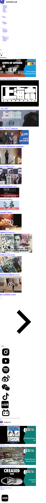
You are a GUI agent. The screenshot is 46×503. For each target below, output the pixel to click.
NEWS (2, 4)
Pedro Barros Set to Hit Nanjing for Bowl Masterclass (8, 466)
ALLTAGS (2, 346)
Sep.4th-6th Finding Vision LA (4, 445)
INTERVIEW (3, 16)
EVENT (4, 9)
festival (8, 197)
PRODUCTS (4, 10)
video (12, 77)
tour (1, 486)
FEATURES (2, 36)
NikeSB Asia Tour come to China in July (6, 487)
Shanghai (10, 77)
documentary (7, 77)
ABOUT (2, 345)
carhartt (5, 77)
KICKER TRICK (5, 30)
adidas (5, 184)
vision (3, 444)
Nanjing (1, 465)
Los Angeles (1, 444)
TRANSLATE (4, 17)
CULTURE (4, 11)
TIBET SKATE (5, 39)
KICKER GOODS (5, 29)
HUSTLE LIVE (5, 40)
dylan (8, 253)
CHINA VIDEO (5, 6)
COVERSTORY (5, 5)
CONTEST (4, 8)
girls (9, 184)
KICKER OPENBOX (5, 31)
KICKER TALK (5, 22)
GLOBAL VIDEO (5, 7)
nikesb (0, 486)
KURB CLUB (4, 37)
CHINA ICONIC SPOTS (6, 38)
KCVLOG (4, 28)
